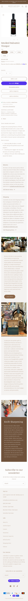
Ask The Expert (7, 525)
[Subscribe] (23, 483)
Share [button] (4, 118)
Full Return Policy (8, 189)
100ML (4, 52)
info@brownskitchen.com (17, 186)
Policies (5, 546)
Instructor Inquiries (8, 536)
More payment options (14, 87)
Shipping (3, 61)
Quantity (3, 70)
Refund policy (6, 539)
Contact (5, 529)
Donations (5, 532)
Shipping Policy (7, 543)
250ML (12, 52)
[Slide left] (10, 39)
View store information (9, 106)
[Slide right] (17, 39)
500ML (19, 52)
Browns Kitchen (11, 598)
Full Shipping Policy (8, 230)
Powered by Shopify (19, 598)
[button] (2, 6)
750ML (4, 55)
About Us (5, 522)
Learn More (9, 296)
